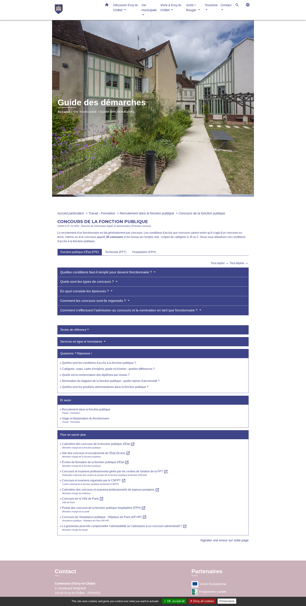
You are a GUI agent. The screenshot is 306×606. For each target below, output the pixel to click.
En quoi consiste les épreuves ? (85, 291)
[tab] (79, 252)
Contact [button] (225, 5)
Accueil (64, 111)
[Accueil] (77, 10)
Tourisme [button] (211, 5)
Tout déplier (239, 263)
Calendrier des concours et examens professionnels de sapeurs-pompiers (110, 489)
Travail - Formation (102, 213)
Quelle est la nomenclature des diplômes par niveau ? (95, 374)
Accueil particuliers (71, 213)
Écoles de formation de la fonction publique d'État (95, 462)
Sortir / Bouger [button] (191, 7)
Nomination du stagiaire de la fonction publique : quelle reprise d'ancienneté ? (111, 380)
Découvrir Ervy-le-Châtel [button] (126, 7)
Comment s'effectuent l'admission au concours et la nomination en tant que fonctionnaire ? (129, 310)
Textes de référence (73, 329)
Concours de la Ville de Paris (83, 498)
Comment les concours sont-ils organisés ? (93, 301)
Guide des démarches (117, 111)
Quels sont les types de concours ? (87, 281)
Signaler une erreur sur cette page (224, 540)
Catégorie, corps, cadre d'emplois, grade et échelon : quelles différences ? (108, 368)
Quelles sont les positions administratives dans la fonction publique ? (105, 386)
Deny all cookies (203, 601)
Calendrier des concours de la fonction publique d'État (98, 443)
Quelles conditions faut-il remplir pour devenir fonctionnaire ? (106, 272)
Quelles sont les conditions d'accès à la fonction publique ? (99, 362)
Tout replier (220, 263)
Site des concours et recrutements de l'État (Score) (96, 453)
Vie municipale (85, 111)
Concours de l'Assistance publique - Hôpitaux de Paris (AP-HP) (104, 517)
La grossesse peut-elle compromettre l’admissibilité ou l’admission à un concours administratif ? (124, 526)
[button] (107, 5)
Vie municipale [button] (149, 7)
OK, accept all (175, 601)
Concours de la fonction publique (202, 213)
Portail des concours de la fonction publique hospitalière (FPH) (104, 507)
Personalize (226, 601)
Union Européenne (213, 584)
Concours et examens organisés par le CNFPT (94, 480)
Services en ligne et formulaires (81, 341)
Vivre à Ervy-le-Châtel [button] (171, 7)
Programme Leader (212, 592)
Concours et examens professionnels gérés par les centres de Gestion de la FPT (115, 471)
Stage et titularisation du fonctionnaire (85, 418)
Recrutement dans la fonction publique (147, 213)
